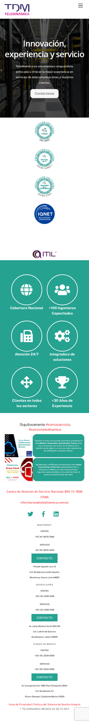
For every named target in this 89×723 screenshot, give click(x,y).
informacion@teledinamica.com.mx (44, 502)
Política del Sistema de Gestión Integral (57, 704)
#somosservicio (58, 424)
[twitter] (31, 513)
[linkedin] (57, 513)
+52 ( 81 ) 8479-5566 (44, 536)
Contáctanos (44, 93)
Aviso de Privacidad (20, 704)
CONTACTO (44, 558)
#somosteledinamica (45, 429)
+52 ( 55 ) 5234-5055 (44, 655)
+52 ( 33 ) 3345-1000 (44, 596)
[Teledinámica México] (17, 13)
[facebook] (44, 513)
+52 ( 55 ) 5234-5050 (44, 669)
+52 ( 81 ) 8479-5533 (44, 550)
